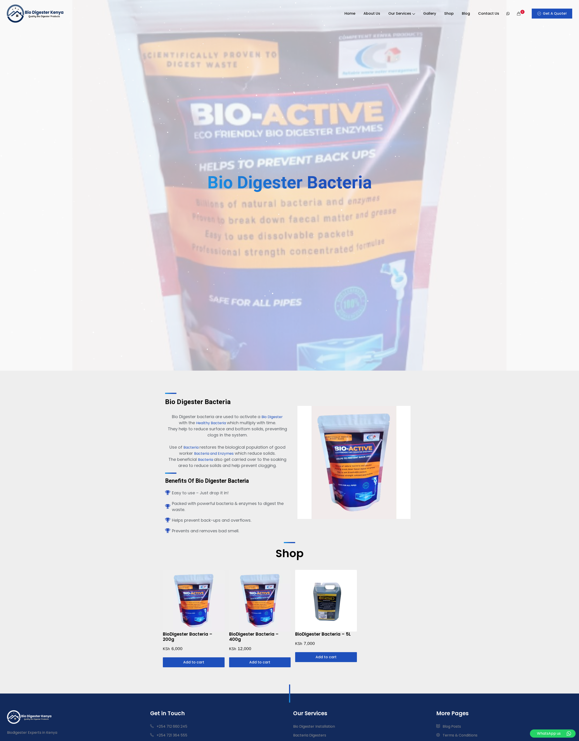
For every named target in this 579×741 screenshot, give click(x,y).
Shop (449, 13)
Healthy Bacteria (211, 423)
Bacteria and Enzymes (214, 453)
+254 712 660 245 (171, 726)
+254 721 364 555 (171, 735)
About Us (371, 13)
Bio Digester (272, 416)
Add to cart (193, 662)
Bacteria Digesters (309, 735)
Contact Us (488, 13)
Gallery (429, 13)
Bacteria (191, 447)
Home (349, 13)
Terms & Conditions (459, 735)
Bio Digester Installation (314, 726)
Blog (466, 13)
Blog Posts (451, 726)
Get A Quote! (555, 13)
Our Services (399, 13)
